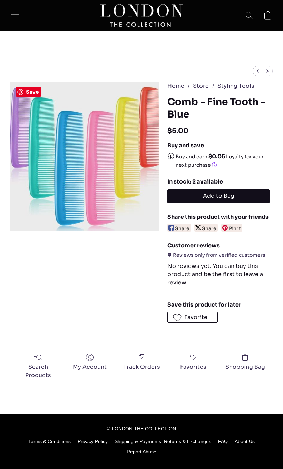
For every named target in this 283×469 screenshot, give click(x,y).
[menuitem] (258, 71)
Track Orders (141, 366)
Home (175, 86)
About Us (245, 441)
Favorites (193, 366)
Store (201, 86)
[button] (141, 15)
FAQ (223, 441)
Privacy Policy (93, 441)
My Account (90, 366)
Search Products (38, 371)
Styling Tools (235, 86)
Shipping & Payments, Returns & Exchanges (163, 441)
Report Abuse (141, 451)
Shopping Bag (245, 366)
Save (32, 91)
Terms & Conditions (49, 441)
